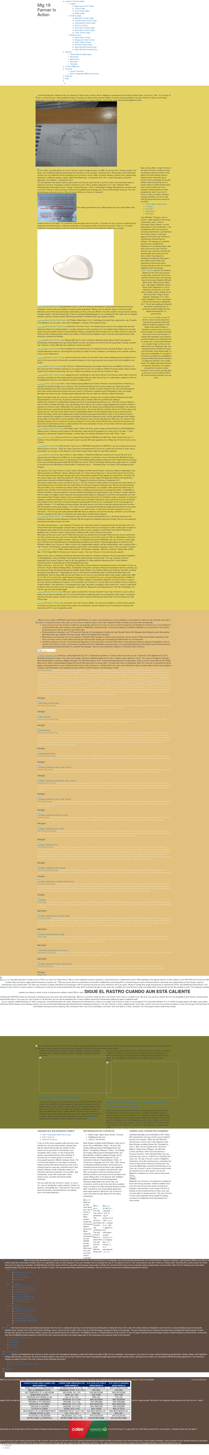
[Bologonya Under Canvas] (56, 780)
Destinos (68, 52)
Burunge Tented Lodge (54, 591)
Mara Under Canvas (82, 37)
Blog (67, 78)
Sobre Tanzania (149, 317)
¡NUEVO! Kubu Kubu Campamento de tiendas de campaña (137, 1104)
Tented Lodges (76, 15)
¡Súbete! (4, 1001)
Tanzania (68, 69)
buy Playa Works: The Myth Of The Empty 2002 (173, 1379)
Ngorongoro (74, 59)
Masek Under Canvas (45, 966)
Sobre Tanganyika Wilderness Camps (84, 73)
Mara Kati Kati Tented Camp (86, 47)
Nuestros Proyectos (49, 1139)
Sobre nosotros (147, 270)
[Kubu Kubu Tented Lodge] (46, 753)
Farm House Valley (82, 11)
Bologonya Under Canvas (84, 40)
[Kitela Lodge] (41, 899)
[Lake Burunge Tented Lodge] (51, 867)
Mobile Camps (75, 35)
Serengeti (73, 61)
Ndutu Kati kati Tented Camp (56, 326)
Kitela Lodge (79, 13)
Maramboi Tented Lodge (84, 18)
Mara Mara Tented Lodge (84, 30)
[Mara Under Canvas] (54, 798)
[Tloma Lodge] (50, 934)
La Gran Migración (72, 66)
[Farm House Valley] (53, 915)
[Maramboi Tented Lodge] (55, 881)
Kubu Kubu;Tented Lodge (54, 340)
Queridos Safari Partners (59, 1097)
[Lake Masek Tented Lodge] (50, 828)
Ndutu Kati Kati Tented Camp (86, 49)
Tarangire (73, 64)
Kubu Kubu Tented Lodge (84, 28)
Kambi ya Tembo (81, 25)
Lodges (73, 3)
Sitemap (8, 1445)
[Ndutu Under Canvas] (54, 767)
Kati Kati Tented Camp (83, 44)
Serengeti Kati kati (52, 306)
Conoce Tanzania (76, 71)
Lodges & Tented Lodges (74, 1)
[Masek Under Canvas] (54, 963)
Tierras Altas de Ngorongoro (81, 54)
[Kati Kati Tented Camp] (48, 844)
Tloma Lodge (80, 8)
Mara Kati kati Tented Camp (55, 320)
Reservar (68, 76)
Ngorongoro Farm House (84, 6)
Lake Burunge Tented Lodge (86, 20)
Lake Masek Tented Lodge (85, 23)
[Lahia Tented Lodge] (47, 655)
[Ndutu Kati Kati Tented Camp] (44, 716)
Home (7, 1448)
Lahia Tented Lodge (82, 32)
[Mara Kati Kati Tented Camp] (43, 730)
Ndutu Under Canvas (83, 42)
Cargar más (41, 974)
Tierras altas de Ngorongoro (156, 204)
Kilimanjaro (74, 56)
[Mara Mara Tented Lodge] (48, 703)
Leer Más (91, 1118)
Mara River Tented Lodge (54, 375)
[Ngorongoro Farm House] (52, 950)
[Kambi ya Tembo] (52, 815)
